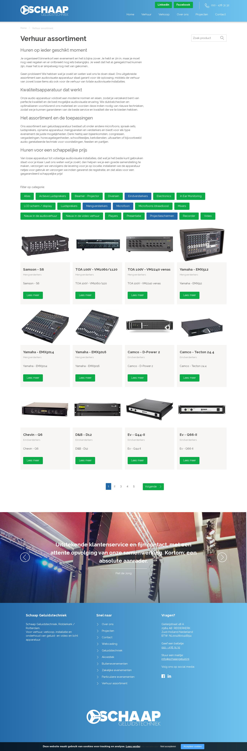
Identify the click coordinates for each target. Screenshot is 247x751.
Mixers (182, 206)
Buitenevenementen (115, 663)
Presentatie (134, 216)
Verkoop (164, 14)
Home (130, 14)
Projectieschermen (162, 216)
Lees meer (33, 295)
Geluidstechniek (112, 650)
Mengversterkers (96, 206)
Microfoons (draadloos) (154, 206)
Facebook (183, 4)
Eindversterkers (138, 196)
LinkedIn (163, 4)
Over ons (182, 14)
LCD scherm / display (38, 206)
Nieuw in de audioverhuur (40, 216)
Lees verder (133, 746)
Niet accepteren (168, 746)
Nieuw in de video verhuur (82, 216)
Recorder (189, 216)
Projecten (202, 14)
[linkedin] (169, 676)
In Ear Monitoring (191, 196)
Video (208, 216)
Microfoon (123, 206)
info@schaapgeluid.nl (175, 659)
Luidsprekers (69, 206)
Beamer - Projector (87, 196)
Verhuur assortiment (114, 683)
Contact (220, 14)
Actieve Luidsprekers (52, 196)
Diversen (113, 196)
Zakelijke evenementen (117, 670)
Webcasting (109, 643)
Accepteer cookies (193, 746)
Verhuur (146, 14)
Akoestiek (108, 657)
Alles (27, 196)
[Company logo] (44, 9)
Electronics (164, 196)
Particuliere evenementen (118, 676)
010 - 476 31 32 (220, 5)
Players (113, 216)
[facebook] (163, 676)
